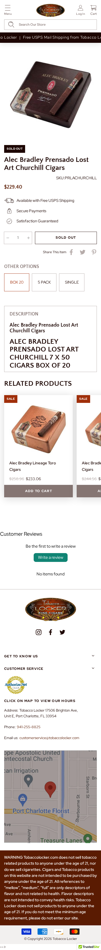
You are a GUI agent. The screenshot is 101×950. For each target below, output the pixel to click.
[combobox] (50, 24)
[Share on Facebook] (71, 252)
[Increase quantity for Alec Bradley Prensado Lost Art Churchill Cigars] (28, 238)
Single (72, 282)
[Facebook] (50, 632)
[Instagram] (38, 632)
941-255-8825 (28, 727)
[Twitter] (62, 632)
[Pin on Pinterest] (94, 252)
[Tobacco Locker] (50, 10)
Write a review (50, 557)
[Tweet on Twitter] (82, 252)
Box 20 (17, 282)
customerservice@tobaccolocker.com (49, 737)
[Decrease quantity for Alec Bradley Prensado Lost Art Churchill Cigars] (7, 238)
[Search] (11, 24)
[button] (8, 11)
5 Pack (44, 282)
